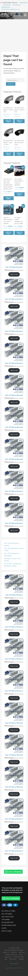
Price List (22, 952)
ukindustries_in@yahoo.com (10, 9)
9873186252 (17, 5)
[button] (25, 15)
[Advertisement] (14, 34)
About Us (6, 952)
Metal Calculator (11, 954)
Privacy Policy (14, 963)
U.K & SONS (5, 14)
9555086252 (24, 2)
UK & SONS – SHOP (19, 957)
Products (14, 952)
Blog (20, 954)
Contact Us (8, 957)
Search (10, 84)
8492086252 (7, 5)
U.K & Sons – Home (14, 948)
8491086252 (5, 7)
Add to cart (8, 121)
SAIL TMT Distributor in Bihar (14, 950)
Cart (5, 959)
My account (13, 959)
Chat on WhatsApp (14, 872)
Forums (21, 959)
